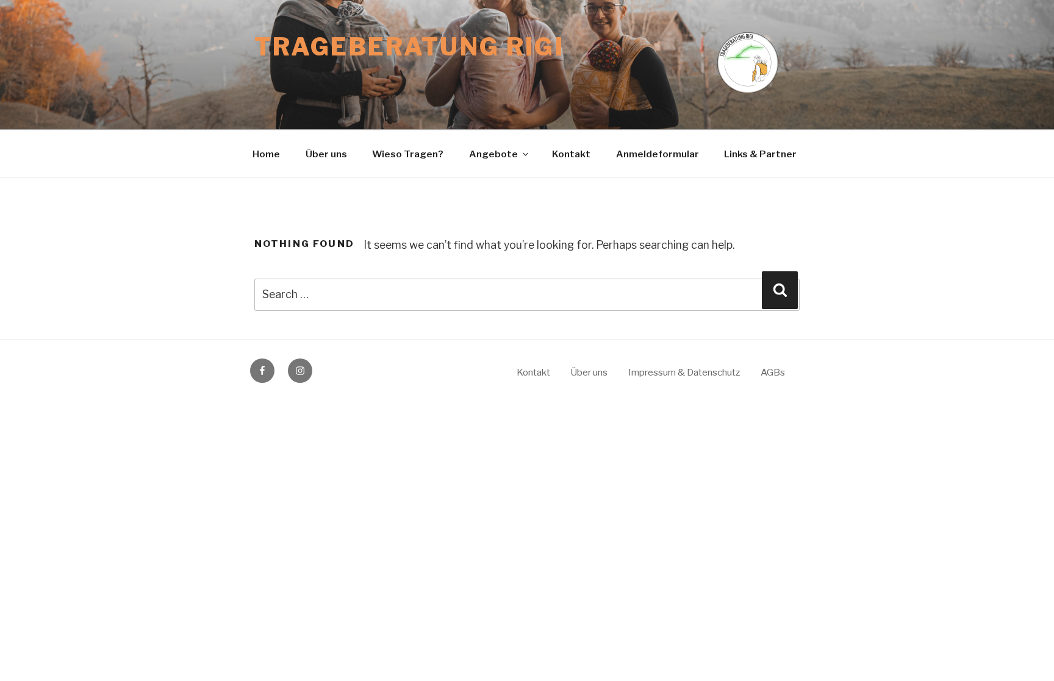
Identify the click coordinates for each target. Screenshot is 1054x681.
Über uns (326, 154)
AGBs (773, 372)
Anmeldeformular (657, 154)
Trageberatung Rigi (409, 47)
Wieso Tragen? (407, 154)
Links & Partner (760, 154)
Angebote (493, 154)
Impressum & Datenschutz (684, 372)
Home (266, 154)
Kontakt (571, 154)
